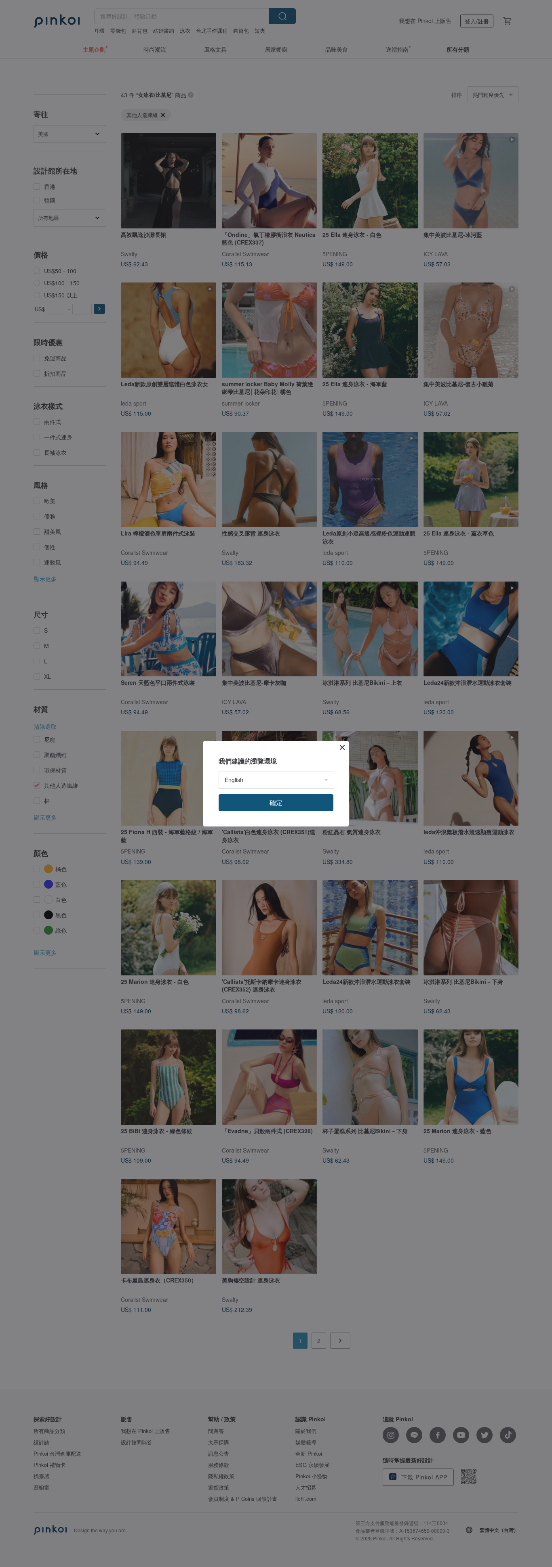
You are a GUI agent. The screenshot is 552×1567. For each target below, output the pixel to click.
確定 (276, 802)
